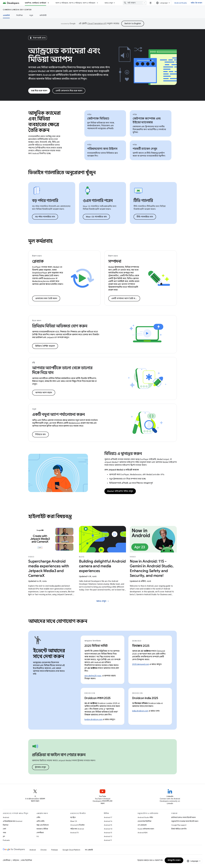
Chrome (43, 850)
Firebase (54, 850)
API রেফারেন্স (142, 825)
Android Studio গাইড (145, 817)
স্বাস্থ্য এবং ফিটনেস (43, 825)
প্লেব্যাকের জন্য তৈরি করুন (46, 298)
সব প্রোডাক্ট (89, 850)
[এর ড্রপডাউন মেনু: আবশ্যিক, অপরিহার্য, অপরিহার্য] (49, 3)
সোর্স (4, 829)
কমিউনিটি (43, 15)
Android (6, 817)
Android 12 (108, 836)
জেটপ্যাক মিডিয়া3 (98, 118)
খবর (4, 833)
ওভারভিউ (6, 15)
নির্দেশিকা (19, 15)
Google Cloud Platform (71, 850)
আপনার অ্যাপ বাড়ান (43, 392)
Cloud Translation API (97, 23)
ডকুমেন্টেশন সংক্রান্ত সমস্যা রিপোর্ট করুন (184, 821)
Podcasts (6, 840)
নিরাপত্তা (5, 825)
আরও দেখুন (109, 3)
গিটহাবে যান (40, 434)
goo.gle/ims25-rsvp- (93, 676)
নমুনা (31, 15)
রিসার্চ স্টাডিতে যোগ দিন (178, 829)
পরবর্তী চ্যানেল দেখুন (145, 149)
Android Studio (180, 3)
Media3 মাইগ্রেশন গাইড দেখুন (120, 491)
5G (38, 836)
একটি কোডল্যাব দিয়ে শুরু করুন (69, 91)
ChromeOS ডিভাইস (77, 825)
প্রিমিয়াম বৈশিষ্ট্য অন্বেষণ (45, 346)
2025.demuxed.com (140, 664)
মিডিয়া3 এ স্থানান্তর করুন (123, 453)
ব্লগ (4, 836)
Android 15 (108, 825)
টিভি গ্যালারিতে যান (145, 217)
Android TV (74, 833)
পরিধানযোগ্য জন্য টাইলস (102, 149)
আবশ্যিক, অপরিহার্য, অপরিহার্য (35, 3)
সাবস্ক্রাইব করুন (174, 860)
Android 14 (108, 829)
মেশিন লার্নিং (40, 821)
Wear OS (73, 821)
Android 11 (108, 840)
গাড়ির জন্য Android (77, 829)
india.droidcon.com (140, 711)
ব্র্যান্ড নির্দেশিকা (26, 860)
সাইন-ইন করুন (196, 3)
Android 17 (108, 817)
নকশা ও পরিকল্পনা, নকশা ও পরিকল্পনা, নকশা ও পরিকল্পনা (75, 3)
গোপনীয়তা (40, 833)
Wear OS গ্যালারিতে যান (96, 217)
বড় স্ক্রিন (73, 817)
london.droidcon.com (93, 719)
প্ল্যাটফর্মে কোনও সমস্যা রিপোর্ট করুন (183, 817)
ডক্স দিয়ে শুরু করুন (39, 91)
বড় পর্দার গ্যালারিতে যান (45, 217)
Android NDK (142, 833)
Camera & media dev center (17, 10)
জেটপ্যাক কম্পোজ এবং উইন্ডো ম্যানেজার (147, 120)
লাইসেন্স (16, 860)
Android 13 (108, 833)
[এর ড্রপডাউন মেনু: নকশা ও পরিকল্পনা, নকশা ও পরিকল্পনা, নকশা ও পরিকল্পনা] (98, 3)
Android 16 (108, 821)
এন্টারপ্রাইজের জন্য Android (12, 821)
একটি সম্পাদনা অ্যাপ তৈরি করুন (124, 298)
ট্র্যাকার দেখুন (40, 767)
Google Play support (178, 825)
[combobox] (135, 3)
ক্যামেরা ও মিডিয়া (42, 829)
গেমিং (38, 817)
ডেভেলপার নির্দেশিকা (144, 821)
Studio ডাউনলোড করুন (146, 829)
